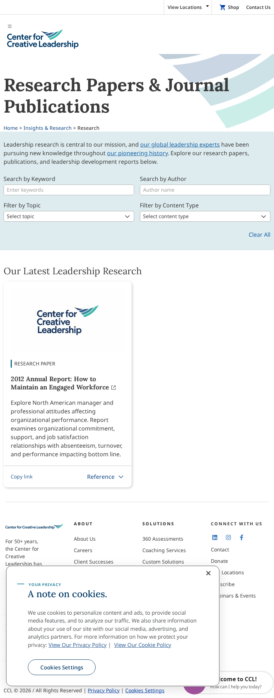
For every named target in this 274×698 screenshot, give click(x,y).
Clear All (259, 235)
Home (11, 127)
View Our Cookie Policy (142, 644)
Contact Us (258, 7)
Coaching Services (164, 550)
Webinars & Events (233, 595)
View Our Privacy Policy (78, 644)
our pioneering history (137, 153)
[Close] (208, 573)
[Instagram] (228, 537)
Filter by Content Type (169, 205)
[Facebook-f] (241, 537)
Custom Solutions (163, 561)
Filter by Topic (22, 205)
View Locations (185, 7)
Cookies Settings (61, 667)
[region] (113, 626)
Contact (220, 549)
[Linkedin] (215, 537)
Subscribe (223, 584)
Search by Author (163, 179)
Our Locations (227, 572)
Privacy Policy (104, 690)
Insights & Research (48, 127)
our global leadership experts (180, 144)
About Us (85, 538)
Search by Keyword (29, 179)
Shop (233, 7)
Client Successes (93, 561)
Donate (219, 560)
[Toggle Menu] (137, 36)
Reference (101, 476)
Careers (83, 550)
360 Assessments (162, 538)
